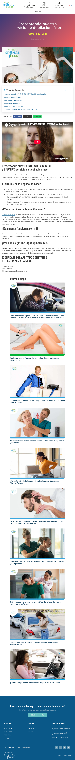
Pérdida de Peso (8, 728)
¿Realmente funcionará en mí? (12, 103)
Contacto (30, 731)
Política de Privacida (67, 755)
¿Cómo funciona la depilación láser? (13, 100)
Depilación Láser (37, 39)
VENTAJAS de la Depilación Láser (12, 97)
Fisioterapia (7, 735)
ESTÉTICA (6, 738)
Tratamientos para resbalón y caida (60, 733)
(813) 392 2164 (9, 747)
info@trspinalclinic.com (24, 747)
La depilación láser (8, 175)
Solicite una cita (37, 715)
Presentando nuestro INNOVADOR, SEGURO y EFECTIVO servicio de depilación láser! (25, 94)
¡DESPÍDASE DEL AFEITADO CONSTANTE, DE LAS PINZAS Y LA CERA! (21, 109)
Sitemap (59, 755)
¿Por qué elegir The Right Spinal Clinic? (14, 106)
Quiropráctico (8, 731)
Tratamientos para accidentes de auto (61, 729)
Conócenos (31, 728)
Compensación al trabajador (60, 737)
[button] (36, 12)
